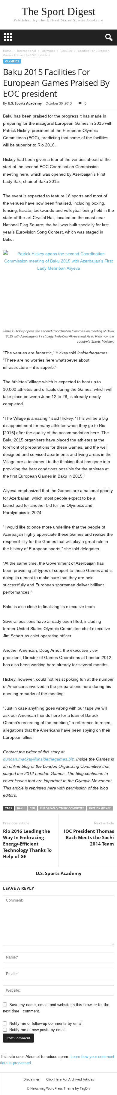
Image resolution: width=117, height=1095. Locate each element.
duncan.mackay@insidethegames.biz (38, 759)
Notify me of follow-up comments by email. (46, 1023)
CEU (32, 808)
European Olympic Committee (62, 808)
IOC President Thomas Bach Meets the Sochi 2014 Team (89, 837)
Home (7, 51)
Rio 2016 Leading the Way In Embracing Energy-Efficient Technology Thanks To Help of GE (27, 843)
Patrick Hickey (100, 808)
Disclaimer (31, 1079)
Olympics (48, 51)
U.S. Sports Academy (25, 103)
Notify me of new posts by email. (38, 1030)
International (26, 51)
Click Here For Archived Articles (70, 1079)
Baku (21, 808)
